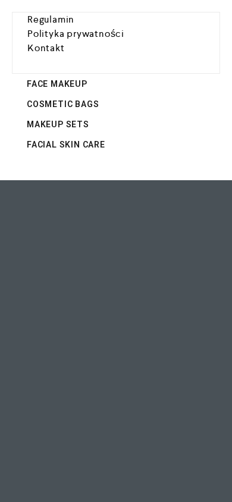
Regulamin (50, 19)
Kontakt (46, 48)
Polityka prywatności (75, 33)
